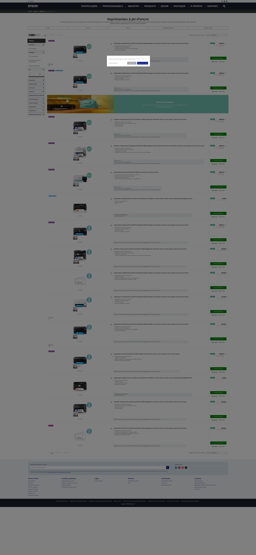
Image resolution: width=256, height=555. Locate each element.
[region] (128, 61)
